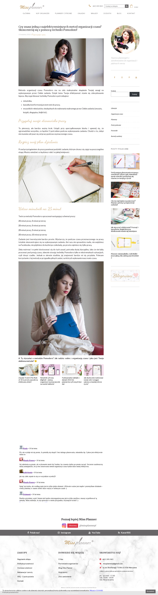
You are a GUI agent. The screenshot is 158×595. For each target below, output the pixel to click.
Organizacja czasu (39, 34)
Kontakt (20, 581)
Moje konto (62, 572)
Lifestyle (114, 108)
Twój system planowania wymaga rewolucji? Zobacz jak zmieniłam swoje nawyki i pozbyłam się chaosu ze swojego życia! (124, 175)
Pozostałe (114, 130)
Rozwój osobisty (116, 136)
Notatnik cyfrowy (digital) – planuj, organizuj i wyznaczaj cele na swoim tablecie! (50, 381)
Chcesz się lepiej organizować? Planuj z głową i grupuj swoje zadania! (123, 203)
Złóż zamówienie (64, 576)
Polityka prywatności (25, 564)
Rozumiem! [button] (150, 591)
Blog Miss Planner (65, 568)
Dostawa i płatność (24, 568)
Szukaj (113, 91)
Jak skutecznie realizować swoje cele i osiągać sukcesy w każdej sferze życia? (93, 381)
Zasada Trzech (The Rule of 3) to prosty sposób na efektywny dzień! (28, 380)
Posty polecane (116, 125)
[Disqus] (61, 414)
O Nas (60, 559)
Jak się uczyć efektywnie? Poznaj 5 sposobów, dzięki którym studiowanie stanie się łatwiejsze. (124, 229)
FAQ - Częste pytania (25, 576)
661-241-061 (108, 559)
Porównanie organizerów (68, 564)
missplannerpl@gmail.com (113, 564)
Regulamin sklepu (24, 559)
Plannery (114, 119)
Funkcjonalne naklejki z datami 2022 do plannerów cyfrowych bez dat (72, 381)
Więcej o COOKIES (96, 590)
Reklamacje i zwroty (25, 572)
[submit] (127, 6)
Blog (119, 13)
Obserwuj (73, 526)
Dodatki (107, 13)
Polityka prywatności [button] (10, 592)
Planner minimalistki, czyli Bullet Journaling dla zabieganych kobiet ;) (125, 256)
